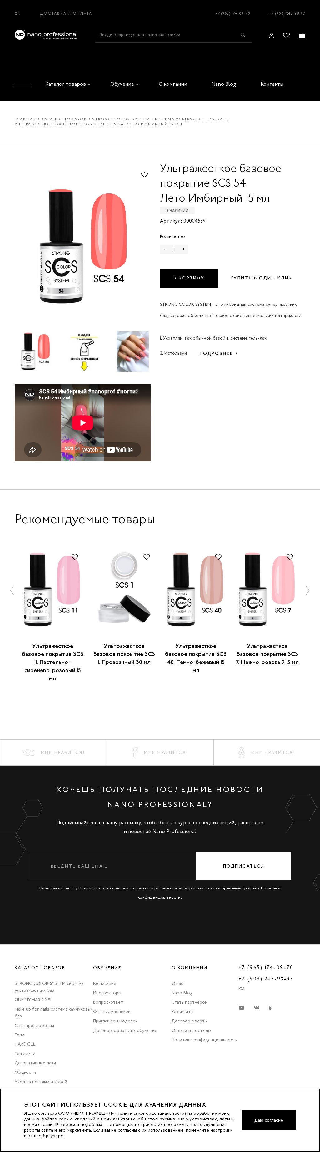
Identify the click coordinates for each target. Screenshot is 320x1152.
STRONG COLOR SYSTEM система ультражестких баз (159, 119)
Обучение (122, 84)
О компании (173, 84)
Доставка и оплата (66, 13)
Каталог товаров (65, 84)
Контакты (272, 84)
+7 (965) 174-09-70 (232, 13)
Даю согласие (268, 1120)
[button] (12, 590)
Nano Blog (224, 84)
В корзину (189, 278)
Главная (25, 119)
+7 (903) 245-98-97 (287, 13)
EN (18, 13)
